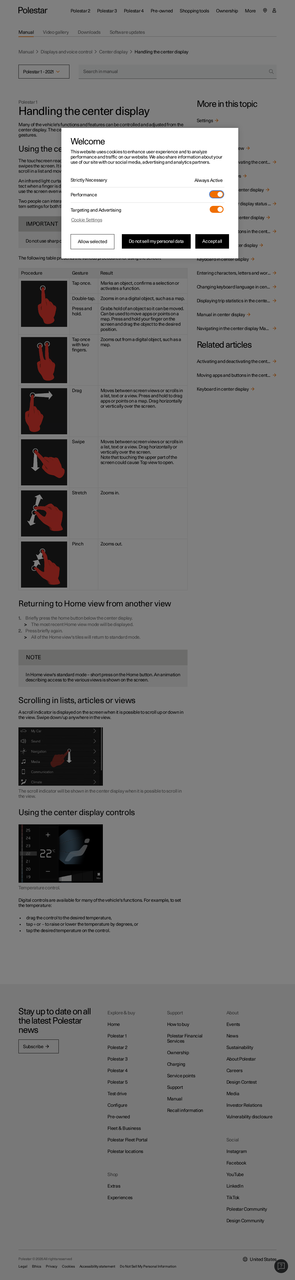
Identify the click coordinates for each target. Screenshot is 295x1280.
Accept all (212, 241)
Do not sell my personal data (156, 241)
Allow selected (92, 241)
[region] (149, 193)
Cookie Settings (86, 220)
